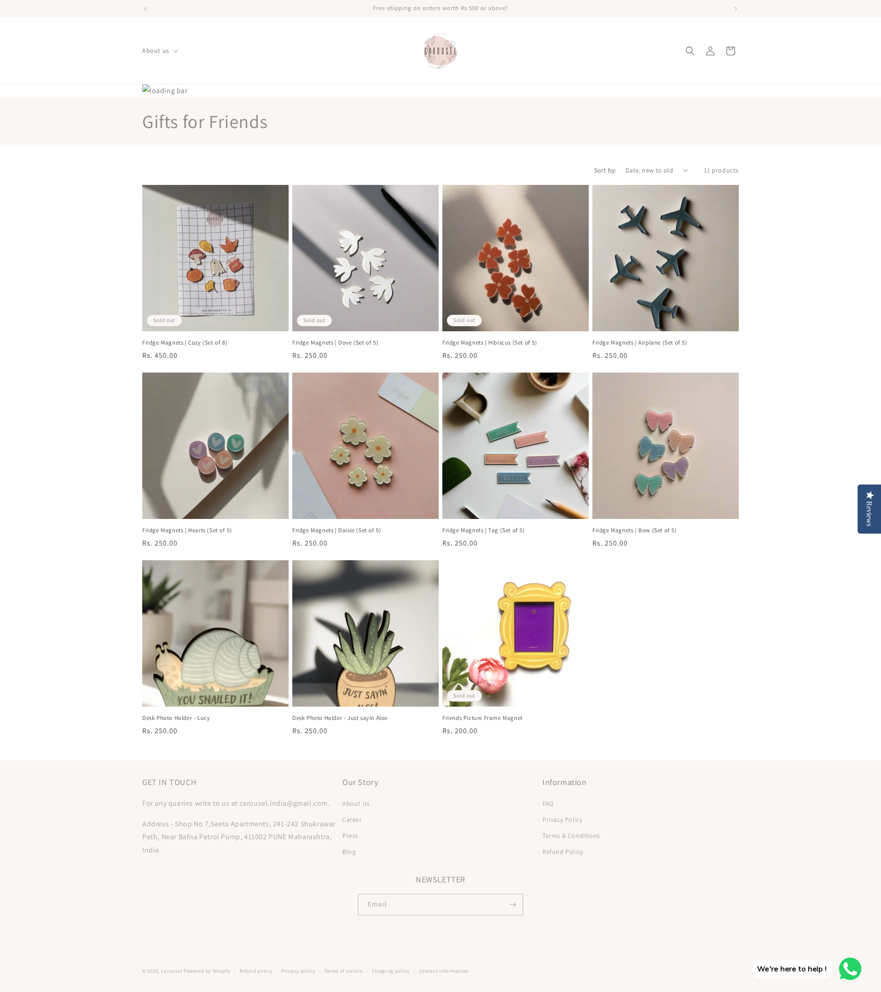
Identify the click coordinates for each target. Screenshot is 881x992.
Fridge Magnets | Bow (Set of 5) (634, 530)
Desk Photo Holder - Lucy (176, 718)
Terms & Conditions (571, 835)
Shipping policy (391, 971)
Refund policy (256, 971)
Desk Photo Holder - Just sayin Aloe (340, 718)
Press (350, 835)
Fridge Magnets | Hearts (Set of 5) (187, 530)
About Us (356, 803)
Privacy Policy (562, 819)
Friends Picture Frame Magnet (482, 718)
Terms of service (343, 971)
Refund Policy (562, 851)
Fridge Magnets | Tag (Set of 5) (483, 530)
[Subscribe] (512, 904)
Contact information (443, 971)
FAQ (548, 803)
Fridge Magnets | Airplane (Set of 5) (639, 342)
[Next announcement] (735, 8)
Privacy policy (298, 971)
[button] (159, 50)
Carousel (172, 971)
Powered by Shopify (207, 971)
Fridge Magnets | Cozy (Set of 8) (184, 342)
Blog (349, 851)
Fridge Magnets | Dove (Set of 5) (335, 342)
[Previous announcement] (145, 8)
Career (352, 819)
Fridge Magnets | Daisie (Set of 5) (336, 530)
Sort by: (605, 170)
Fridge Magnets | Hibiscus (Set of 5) (489, 342)
